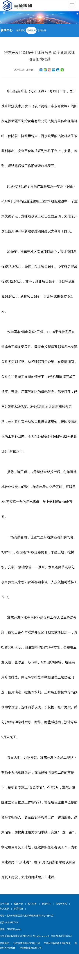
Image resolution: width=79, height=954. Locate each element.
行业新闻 (31, 30)
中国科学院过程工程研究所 (57, 943)
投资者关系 (61, 904)
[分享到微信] (62, 69)
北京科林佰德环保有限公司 (26, 943)
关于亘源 (4, 904)
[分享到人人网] (58, 69)
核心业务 (32, 904)
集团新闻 (20, 30)
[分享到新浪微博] (49, 69)
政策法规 (41, 30)
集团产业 (18, 904)
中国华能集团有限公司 (31, 948)
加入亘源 (4, 908)
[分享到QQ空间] (45, 69)
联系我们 (18, 908)
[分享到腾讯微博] (53, 69)
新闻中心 (46, 904)
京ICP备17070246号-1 (61, 936)
